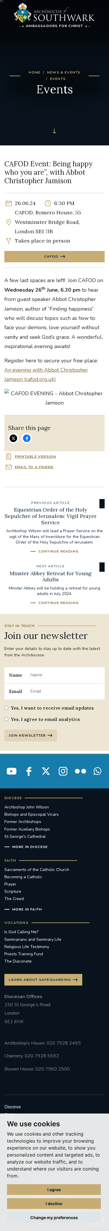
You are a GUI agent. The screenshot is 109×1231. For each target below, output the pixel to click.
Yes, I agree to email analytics (45, 719)
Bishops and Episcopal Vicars (31, 814)
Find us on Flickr (80, 771)
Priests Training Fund (23, 954)
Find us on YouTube (11, 771)
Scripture (12, 891)
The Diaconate (18, 961)
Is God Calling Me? (21, 932)
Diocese (12, 1107)
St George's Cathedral (25, 836)
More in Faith (27, 909)
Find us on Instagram (63, 771)
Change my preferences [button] (54, 1217)
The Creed (14, 899)
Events (58, 78)
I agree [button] (54, 1189)
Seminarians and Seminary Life (32, 939)
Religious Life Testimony (26, 946)
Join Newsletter (27, 735)
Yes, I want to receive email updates (52, 708)
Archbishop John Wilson (26, 807)
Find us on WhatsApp (97, 771)
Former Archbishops (22, 821)
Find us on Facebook (29, 771)
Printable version (35, 456)
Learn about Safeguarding (40, 979)
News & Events (64, 72)
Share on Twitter (13, 438)
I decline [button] (54, 1203)
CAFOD (51, 256)
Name (15, 675)
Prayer (10, 884)
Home (34, 72)
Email (15, 691)
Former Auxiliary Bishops (27, 829)
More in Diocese (30, 847)
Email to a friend (34, 467)
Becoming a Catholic (23, 877)
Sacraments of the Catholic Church (36, 869)
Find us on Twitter (46, 771)
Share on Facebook (27, 438)
